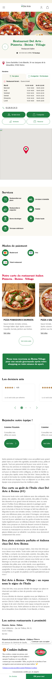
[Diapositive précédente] (15, 408)
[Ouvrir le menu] (4, 7)
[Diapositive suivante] (36, 408)
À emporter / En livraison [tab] (39, 76)
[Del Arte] (26, 7)
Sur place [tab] (15, 76)
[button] (26, 150)
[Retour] (5, 47)
